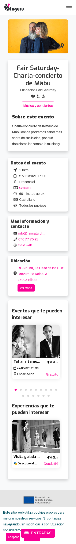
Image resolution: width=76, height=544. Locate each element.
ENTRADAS (41, 533)
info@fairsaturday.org (34, 233)
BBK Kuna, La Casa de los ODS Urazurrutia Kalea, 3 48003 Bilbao (41, 274)
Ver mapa (26, 288)
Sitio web (25, 245)
